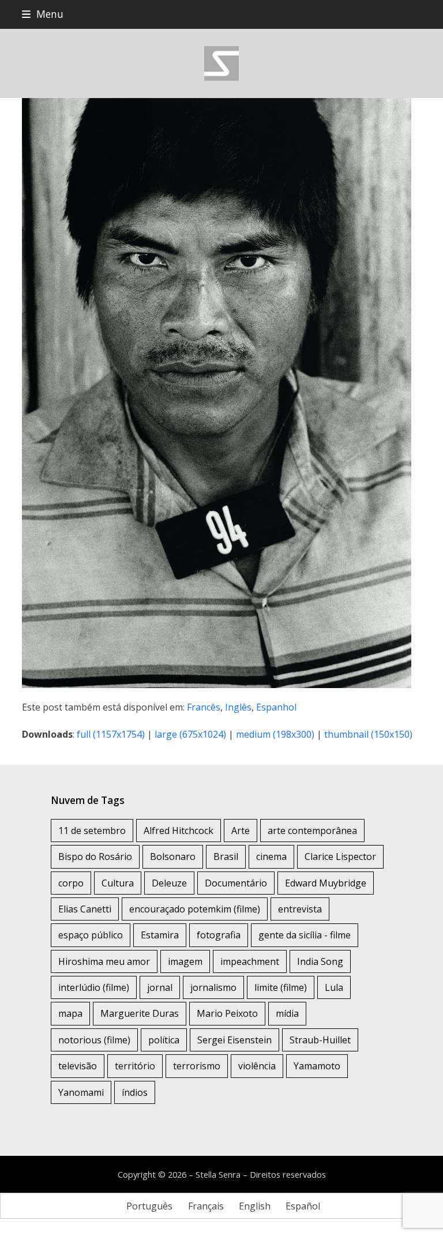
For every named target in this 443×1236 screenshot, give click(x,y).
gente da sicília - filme (304, 935)
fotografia (219, 935)
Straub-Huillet (320, 1040)
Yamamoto (317, 1066)
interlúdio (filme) (93, 987)
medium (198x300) (275, 734)
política (163, 1040)
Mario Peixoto (227, 1013)
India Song (320, 961)
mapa (70, 1013)
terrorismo (196, 1066)
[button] (42, 14)
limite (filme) (280, 987)
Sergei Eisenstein (234, 1040)
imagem (185, 961)
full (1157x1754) (111, 734)
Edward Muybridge (325, 883)
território (135, 1066)
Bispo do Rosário (95, 856)
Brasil (225, 856)
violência (257, 1066)
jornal (159, 987)
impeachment (249, 961)
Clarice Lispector (340, 856)
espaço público (90, 935)
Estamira (160, 935)
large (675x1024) (190, 734)
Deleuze (169, 883)
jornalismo (213, 987)
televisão (77, 1066)
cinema (271, 856)
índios (135, 1092)
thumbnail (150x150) (368, 734)
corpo (71, 883)
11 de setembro (92, 830)
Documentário (236, 883)
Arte (240, 830)
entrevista (300, 909)
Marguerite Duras (139, 1013)
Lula (334, 987)
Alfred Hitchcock (178, 830)
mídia (287, 1013)
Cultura (118, 883)
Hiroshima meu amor (104, 961)
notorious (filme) (94, 1040)
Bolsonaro (173, 856)
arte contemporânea (312, 830)
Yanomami (81, 1092)
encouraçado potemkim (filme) (194, 909)
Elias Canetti (84, 909)
